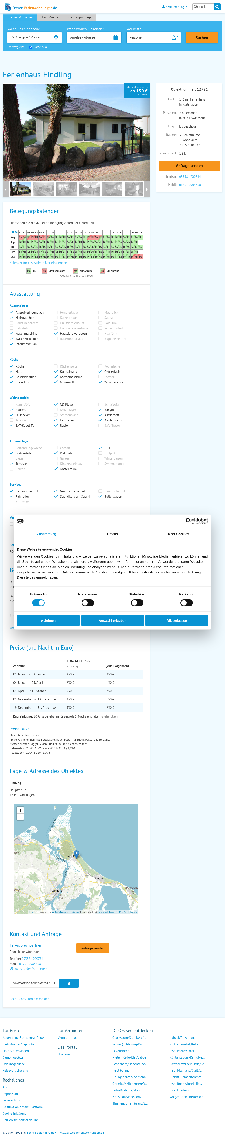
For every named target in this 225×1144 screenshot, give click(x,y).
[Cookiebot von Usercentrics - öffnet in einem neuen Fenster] (189, 521)
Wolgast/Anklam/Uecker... (187, 1097)
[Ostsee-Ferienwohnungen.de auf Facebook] (61, 1063)
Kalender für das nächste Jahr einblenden (38, 263)
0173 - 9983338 (190, 185)
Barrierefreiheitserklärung (21, 1120)
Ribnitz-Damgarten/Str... (186, 1077)
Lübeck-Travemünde (183, 1038)
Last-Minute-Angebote (18, 1044)
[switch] (88, 602)
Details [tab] (112, 534)
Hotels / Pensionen (16, 1051)
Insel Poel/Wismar (182, 1051)
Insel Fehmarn (122, 1070)
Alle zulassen (177, 620)
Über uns (64, 1054)
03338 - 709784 (190, 176)
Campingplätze (13, 1057)
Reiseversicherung (15, 1070)
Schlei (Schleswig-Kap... (129, 1044)
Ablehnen (48, 620)
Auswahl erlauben (112, 620)
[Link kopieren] (69, 983)
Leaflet (33, 912)
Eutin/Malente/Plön (126, 1090)
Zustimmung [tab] (46, 534)
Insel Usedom (179, 1090)
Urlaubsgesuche (14, 1064)
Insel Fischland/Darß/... (186, 1070)
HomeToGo (40, 47)
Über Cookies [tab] (178, 534)
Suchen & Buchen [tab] (20, 17)
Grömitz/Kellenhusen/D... (129, 1084)
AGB (6, 1087)
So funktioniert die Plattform (23, 1107)
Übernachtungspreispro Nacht (137, 90)
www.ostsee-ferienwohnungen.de (82, 1133)
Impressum (10, 1094)
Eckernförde (120, 1051)
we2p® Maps (59, 912)
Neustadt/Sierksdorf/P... (128, 1097)
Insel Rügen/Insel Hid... (186, 1084)
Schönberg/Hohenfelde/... (130, 1064)
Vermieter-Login (176, 7)
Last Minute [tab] (50, 17)
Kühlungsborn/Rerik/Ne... (187, 1057)
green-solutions (106, 912)
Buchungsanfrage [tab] (79, 17)
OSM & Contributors (126, 912)
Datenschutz (11, 1100)
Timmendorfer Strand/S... (130, 1103)
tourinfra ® (74, 912)
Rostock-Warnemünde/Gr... (188, 1064)
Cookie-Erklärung (14, 1113)
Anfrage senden (189, 165)
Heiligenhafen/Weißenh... (130, 1077)
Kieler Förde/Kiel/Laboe (129, 1057)
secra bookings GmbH (41, 1133)
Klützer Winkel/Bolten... (186, 1044)
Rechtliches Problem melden (29, 999)
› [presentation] (145, 132)
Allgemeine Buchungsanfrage (23, 1038)
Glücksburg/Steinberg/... (129, 1038)
